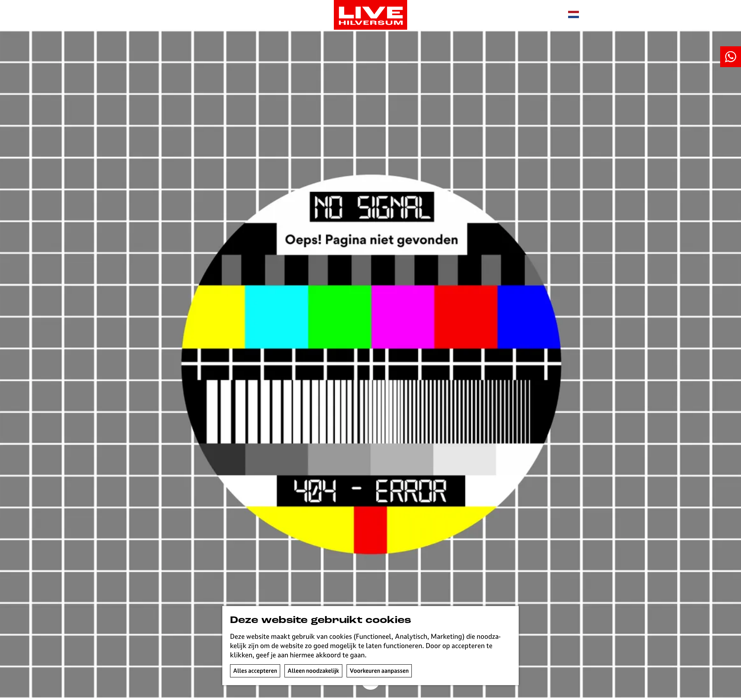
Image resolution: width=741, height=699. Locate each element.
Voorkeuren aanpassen (379, 670)
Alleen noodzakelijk (313, 670)
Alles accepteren (255, 670)
